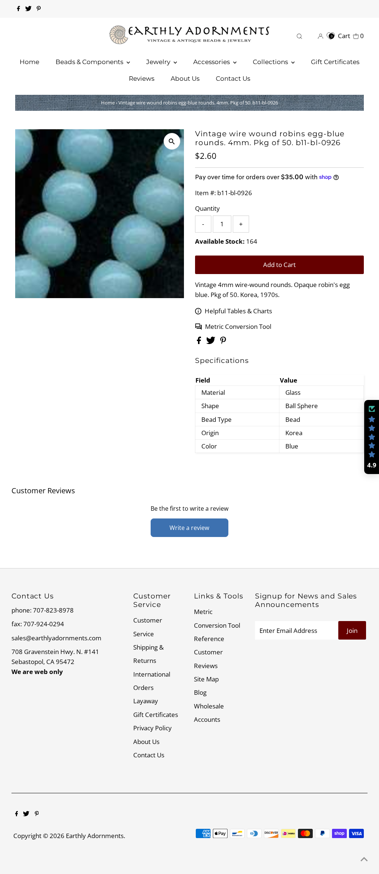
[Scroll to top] (364, 859)
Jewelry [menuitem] (159, 62)
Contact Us (148, 755)
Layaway (145, 701)
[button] (371, 437)
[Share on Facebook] (199, 341)
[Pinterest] (39, 9)
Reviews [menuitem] (141, 78)
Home (108, 102)
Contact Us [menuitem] (233, 78)
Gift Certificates (155, 714)
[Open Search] (299, 35)
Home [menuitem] (29, 62)
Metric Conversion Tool (238, 326)
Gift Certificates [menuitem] (335, 62)
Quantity (207, 208)
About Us (146, 741)
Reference (209, 638)
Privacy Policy (152, 728)
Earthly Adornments (95, 835)
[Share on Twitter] (211, 341)
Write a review (189, 528)
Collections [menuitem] (271, 62)
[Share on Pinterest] (223, 341)
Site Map (206, 679)
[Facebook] (18, 9)
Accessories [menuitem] (212, 62)
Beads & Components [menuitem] (90, 62)
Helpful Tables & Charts (238, 311)
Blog (200, 692)
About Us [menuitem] (185, 78)
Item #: (205, 193)
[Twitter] (28, 9)
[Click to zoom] (172, 141)
